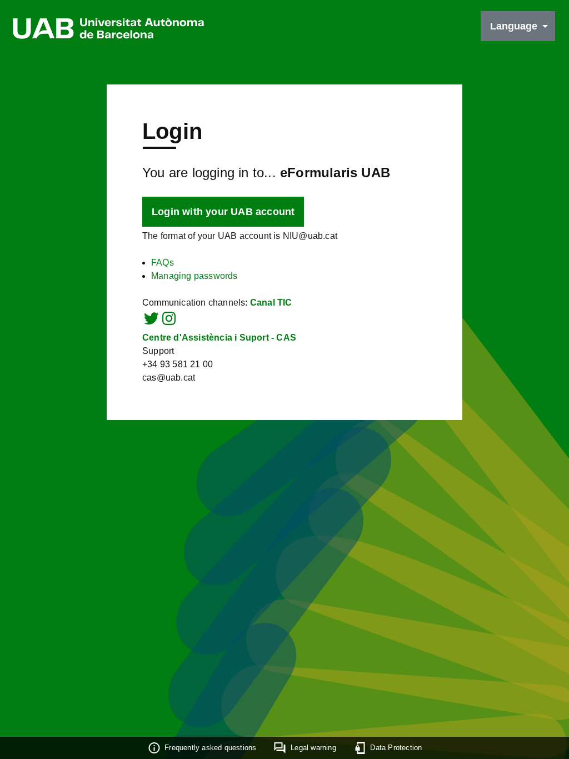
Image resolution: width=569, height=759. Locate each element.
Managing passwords (194, 276)
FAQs (162, 262)
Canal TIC (271, 302)
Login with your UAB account (223, 211)
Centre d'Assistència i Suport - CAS (219, 337)
